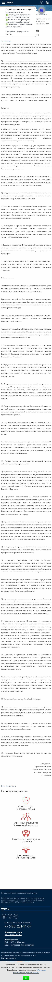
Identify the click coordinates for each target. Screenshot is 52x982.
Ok (26, 978)
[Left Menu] (3, 3)
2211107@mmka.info (13, 935)
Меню (6, 909)
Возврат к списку (8, 786)
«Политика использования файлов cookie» (29, 971)
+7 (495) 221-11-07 (18, 926)
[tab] (26, 909)
